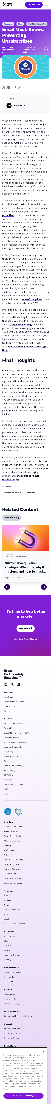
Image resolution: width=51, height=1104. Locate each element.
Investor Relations (12, 909)
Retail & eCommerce (13, 827)
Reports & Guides (11, 945)
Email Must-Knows (12, 492)
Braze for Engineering (13, 883)
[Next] (44, 587)
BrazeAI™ (8, 728)
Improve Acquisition (12, 869)
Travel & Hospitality (12, 836)
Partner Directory (11, 1003)
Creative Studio (11, 756)
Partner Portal (10, 999)
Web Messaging (10, 770)
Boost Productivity (12, 864)
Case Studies (10, 936)
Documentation (11, 967)
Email (6, 761)
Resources (8, 24)
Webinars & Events (12, 955)
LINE (6, 789)
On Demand (9, 850)
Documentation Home (14, 972)
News (6, 905)
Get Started (33, 4)
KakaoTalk (8, 794)
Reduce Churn (10, 873)
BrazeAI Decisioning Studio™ (16, 733)
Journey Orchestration (14, 747)
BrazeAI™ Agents (11, 737)
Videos (7, 950)
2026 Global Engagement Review (18, 1016)
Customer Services (12, 1033)
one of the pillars (32, 299)
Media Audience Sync (13, 784)
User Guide (9, 977)
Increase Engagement (13, 878)
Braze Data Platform (13, 723)
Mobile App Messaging (13, 766)
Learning (7, 960)
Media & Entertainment (14, 841)
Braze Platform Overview (15, 701)
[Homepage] (7, 4)
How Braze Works (11, 706)
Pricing (7, 711)
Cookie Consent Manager (23, 1096)
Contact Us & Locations (14, 924)
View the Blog (12, 517)
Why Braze (8, 697)
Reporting (8, 751)
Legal (6, 919)
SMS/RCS (8, 775)
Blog (20, 24)
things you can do (38, 388)
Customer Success (12, 1038)
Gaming (7, 845)
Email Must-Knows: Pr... (37, 24)
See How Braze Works (25, 639)
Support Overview (12, 1028)
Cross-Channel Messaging (15, 742)
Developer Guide (11, 981)
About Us (8, 895)
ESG (6, 914)
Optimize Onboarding (13, 859)
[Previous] (7, 587)
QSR (6, 855)
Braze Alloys (9, 994)
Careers (7, 900)
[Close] (44, 1051)
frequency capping (20, 324)
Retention (30, 492)
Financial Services (11, 831)
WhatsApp (8, 780)
